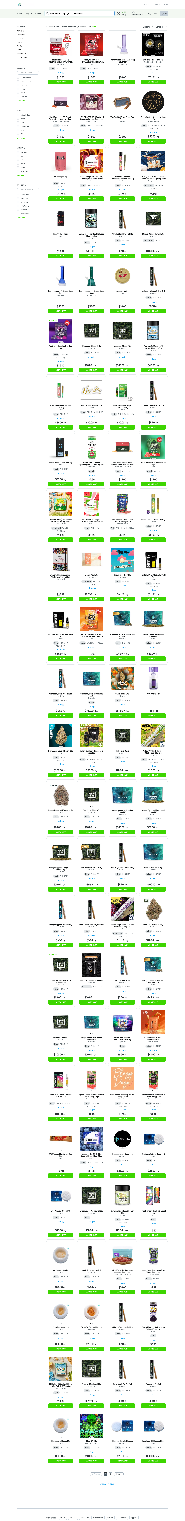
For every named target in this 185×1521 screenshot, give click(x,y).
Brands (38, 13)
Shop (27, 13)
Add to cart (61, 82)
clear (94, 26)
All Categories (22, 31)
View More (21, 101)
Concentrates (22, 57)
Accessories (21, 54)
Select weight (122, 1461)
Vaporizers (21, 35)
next (118, 1474)
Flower (19, 42)
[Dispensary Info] (118, 13)
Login (155, 13)
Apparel (20, 38)
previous (97, 1474)
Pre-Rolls (20, 46)
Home (19, 13)
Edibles (19, 50)
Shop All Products (107, 1484)
